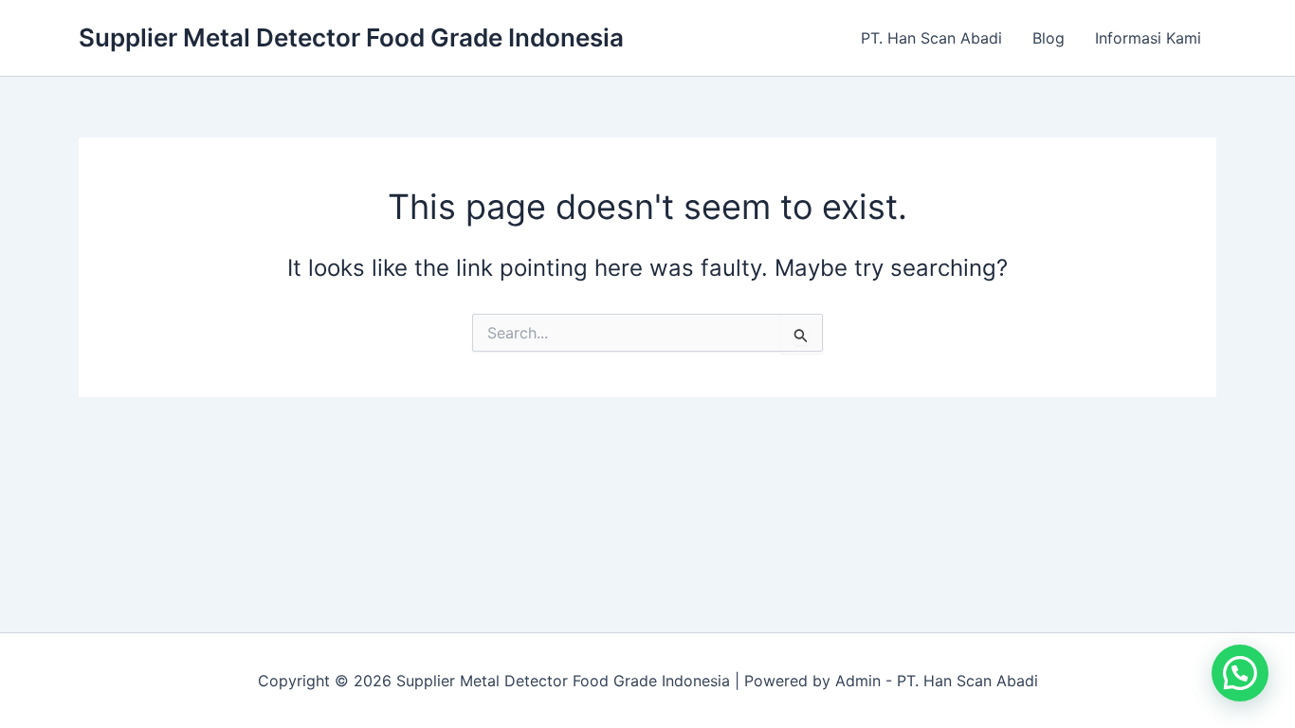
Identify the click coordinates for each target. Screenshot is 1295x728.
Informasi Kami (1148, 37)
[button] (1240, 673)
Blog (1048, 37)
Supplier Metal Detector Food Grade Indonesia (351, 37)
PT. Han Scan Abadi (931, 37)
